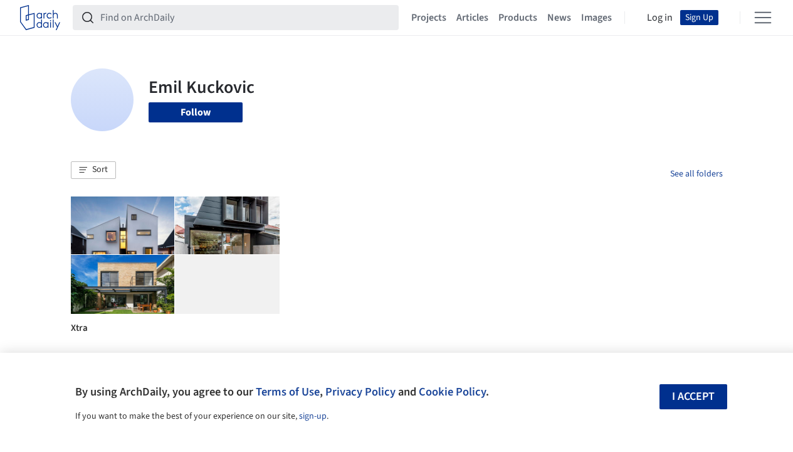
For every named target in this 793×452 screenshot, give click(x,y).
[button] (93, 170)
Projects (428, 17)
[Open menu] (763, 18)
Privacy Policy (360, 392)
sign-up (313, 416)
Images (596, 17)
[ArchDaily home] (40, 17)
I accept (693, 396)
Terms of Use (288, 392)
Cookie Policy (452, 392)
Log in (660, 17)
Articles (472, 17)
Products (517, 17)
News (559, 17)
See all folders (696, 174)
